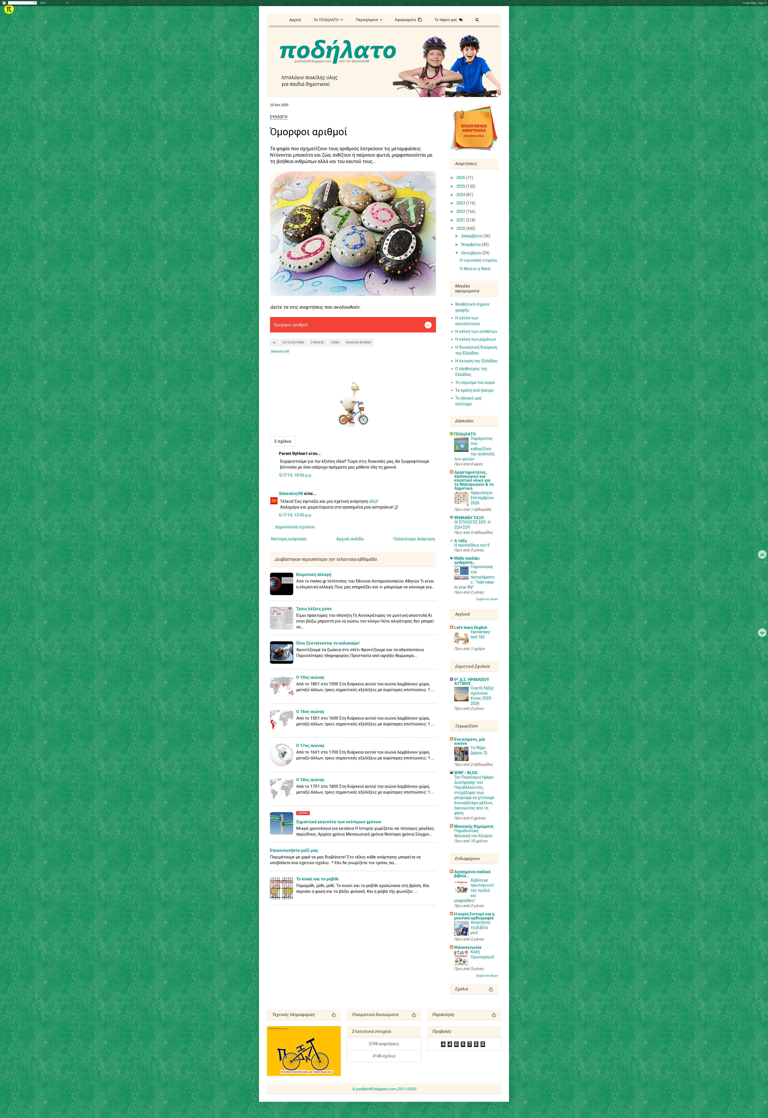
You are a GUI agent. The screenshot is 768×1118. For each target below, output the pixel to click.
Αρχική (295, 20)
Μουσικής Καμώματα (473, 826)
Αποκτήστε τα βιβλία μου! (480, 927)
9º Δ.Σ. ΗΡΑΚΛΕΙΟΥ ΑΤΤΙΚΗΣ (471, 681)
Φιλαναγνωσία (467, 947)
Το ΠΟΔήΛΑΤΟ (327, 20)
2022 (461, 211)
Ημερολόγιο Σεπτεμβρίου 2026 (482, 497)
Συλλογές (317, 342)
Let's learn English (470, 627)
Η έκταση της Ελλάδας (476, 360)
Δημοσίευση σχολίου (295, 526)
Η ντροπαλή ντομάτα (478, 260)
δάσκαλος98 (291, 493)
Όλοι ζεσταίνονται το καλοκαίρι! (327, 643)
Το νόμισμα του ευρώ (475, 382)
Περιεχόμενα (368, 20)
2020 (461, 228)
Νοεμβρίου (471, 244)
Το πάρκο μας (446, 20)
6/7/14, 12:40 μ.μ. (295, 514)
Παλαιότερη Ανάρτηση (414, 538)
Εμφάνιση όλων (487, 599)
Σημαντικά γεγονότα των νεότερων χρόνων (338, 821)
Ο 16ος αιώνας (310, 711)
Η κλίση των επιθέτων (476, 331)
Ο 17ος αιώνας (310, 745)
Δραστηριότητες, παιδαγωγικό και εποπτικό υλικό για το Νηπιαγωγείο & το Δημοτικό (474, 480)
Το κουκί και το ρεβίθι (317, 879)
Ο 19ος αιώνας (310, 677)
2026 (461, 177)
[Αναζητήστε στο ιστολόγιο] (477, 19)
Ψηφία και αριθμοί (358, 342)
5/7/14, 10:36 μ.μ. (295, 475)
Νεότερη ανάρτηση (288, 538)
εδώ (373, 501)
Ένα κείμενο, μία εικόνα (469, 741)
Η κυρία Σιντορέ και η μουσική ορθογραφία (474, 916)
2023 (461, 203)
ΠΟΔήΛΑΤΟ (465, 434)
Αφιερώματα (406, 20)
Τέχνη (335, 342)
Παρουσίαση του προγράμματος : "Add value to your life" (474, 577)
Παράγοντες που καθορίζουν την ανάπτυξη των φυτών (474, 448)
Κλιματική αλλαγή (313, 574)
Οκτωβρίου (471, 253)
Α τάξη (460, 540)
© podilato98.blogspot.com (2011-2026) (384, 1089)
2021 (461, 220)
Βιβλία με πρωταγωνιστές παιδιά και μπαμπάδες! (474, 890)
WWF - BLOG (465, 772)
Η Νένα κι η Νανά (475, 268)
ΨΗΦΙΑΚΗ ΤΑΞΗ (469, 517)
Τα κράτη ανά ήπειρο (474, 390)
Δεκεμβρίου (472, 236)
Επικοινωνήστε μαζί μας (294, 850)
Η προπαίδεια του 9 (471, 545)
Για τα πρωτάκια (293, 342)
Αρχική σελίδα (350, 538)
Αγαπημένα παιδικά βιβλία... (472, 873)
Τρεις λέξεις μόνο (314, 608)
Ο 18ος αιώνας (310, 779)
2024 (461, 194)
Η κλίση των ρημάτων (475, 339)
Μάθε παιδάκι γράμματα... (467, 560)
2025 (461, 186)
